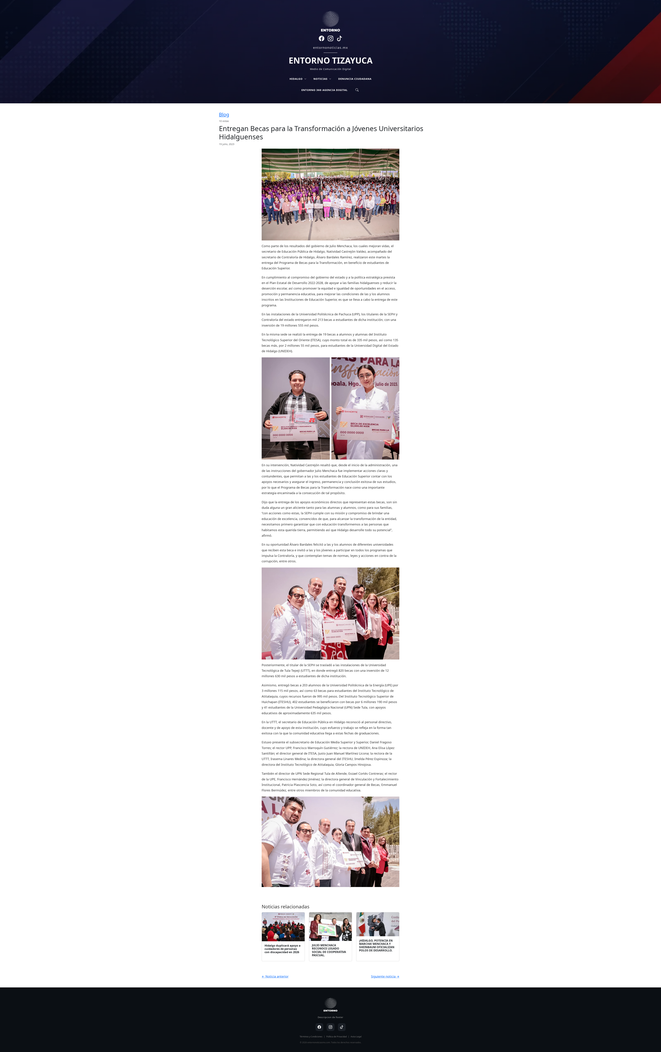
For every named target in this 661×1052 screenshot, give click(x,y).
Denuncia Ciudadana (354, 78)
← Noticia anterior (275, 976)
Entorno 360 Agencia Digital (324, 90)
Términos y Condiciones (311, 1036)
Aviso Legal (356, 1036)
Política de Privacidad (336, 1036)
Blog (224, 114)
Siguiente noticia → (385, 976)
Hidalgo (296, 78)
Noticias (320, 78)
